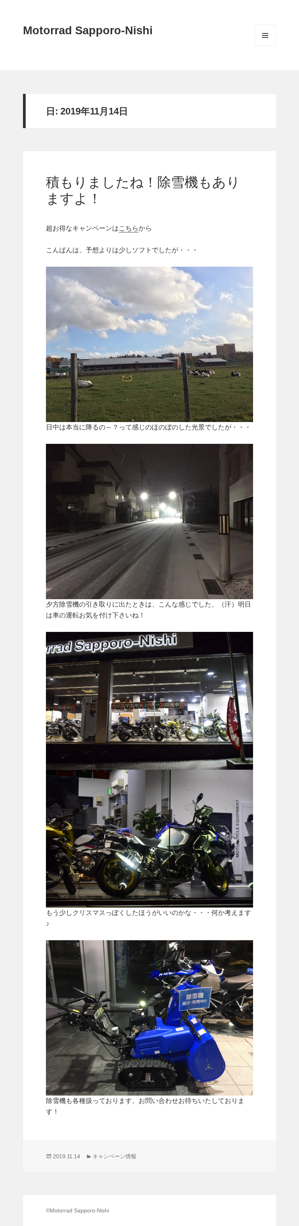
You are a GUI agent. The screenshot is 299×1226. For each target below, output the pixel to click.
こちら (129, 228)
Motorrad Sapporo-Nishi (88, 30)
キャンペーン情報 (114, 1156)
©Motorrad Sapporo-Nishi (77, 1210)
